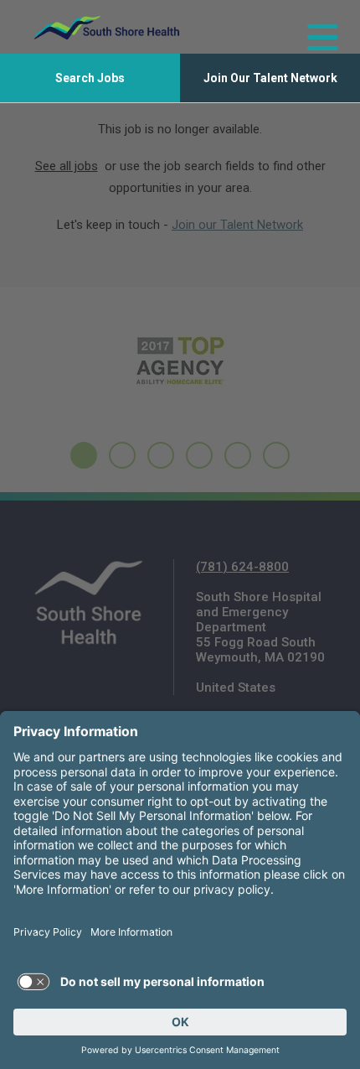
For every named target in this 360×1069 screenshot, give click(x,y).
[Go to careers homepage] (106, 27)
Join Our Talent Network (270, 78)
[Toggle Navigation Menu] (316, 28)
